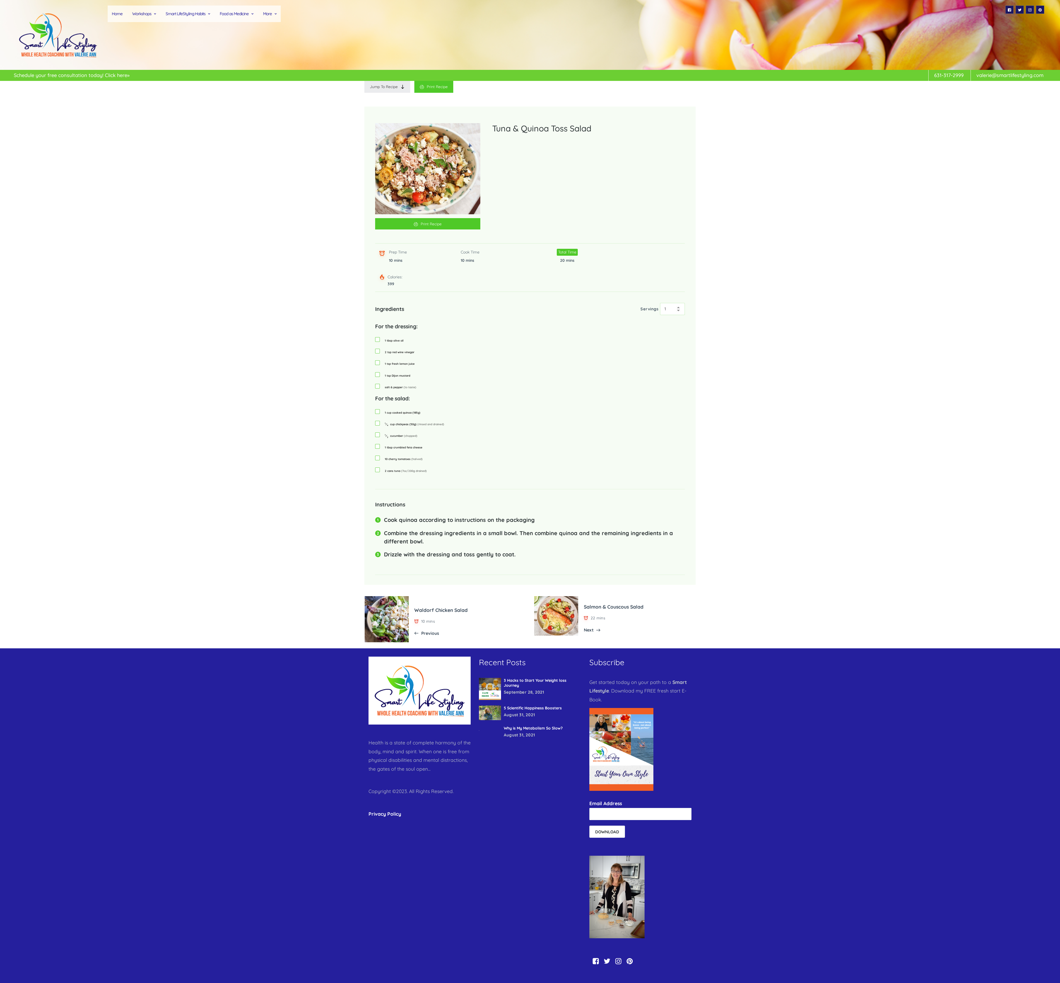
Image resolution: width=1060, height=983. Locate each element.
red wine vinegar (399, 352)
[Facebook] (1009, 10)
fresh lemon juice (400, 364)
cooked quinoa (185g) (402, 412)
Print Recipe (437, 86)
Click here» (117, 75)
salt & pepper (400, 387)
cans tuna (406, 471)
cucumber (401, 436)
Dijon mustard (397, 375)
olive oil (394, 340)
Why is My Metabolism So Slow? (533, 728)
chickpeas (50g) (414, 424)
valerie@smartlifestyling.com (1009, 75)
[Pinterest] (1040, 10)
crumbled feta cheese (403, 447)
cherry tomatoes (404, 459)
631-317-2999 (949, 75)
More (267, 13)
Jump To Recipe (384, 86)
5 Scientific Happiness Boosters (533, 707)
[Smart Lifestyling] (58, 35)
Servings (649, 308)
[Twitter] (1020, 10)
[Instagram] (1030, 10)
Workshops (141, 13)
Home (117, 13)
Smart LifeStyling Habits (185, 13)
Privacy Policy (385, 814)
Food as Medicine (234, 13)
